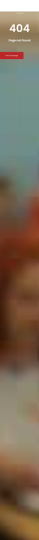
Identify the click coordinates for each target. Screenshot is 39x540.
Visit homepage (11, 55)
